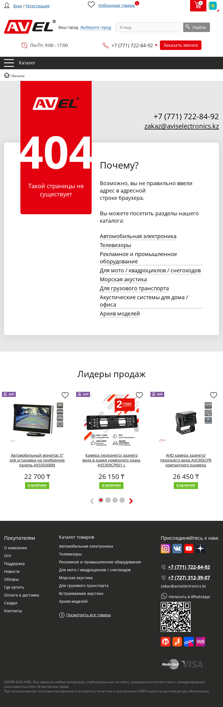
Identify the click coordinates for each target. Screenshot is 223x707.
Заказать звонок (180, 45)
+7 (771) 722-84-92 (132, 45)
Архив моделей (120, 313)
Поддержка (14, 563)
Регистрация (37, 5)
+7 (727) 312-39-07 (189, 577)
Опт (7, 555)
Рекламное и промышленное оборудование (138, 257)
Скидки (10, 602)
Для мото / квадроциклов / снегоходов (150, 270)
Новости (12, 571)
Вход (17, 5)
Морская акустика (123, 279)
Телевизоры (115, 245)
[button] (101, 500)
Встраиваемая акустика (81, 593)
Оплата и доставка (21, 595)
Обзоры (11, 579)
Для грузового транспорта (134, 288)
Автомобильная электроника (138, 236)
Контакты (13, 610)
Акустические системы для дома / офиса (144, 300)
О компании (15, 547)
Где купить (14, 587)
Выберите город (95, 27)
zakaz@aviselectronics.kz (181, 125)
